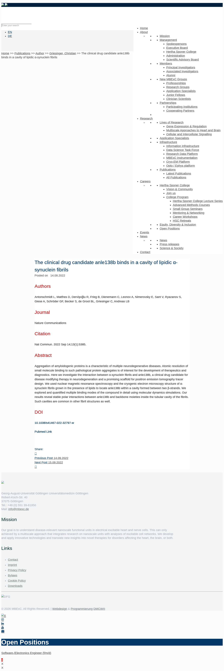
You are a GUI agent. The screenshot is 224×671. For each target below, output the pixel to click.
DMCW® (99, 608)
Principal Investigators (180, 67)
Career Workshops (185, 216)
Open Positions (170, 228)
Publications (168, 169)
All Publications (176, 177)
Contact (145, 252)
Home (144, 28)
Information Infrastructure (182, 146)
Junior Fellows (175, 95)
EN (10, 32)
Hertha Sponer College (181, 51)
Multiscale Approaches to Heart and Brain (193, 130)
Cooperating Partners (180, 110)
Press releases (169, 244)
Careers (145, 181)
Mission (165, 36)
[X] (3, 615)
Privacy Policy (17, 570)
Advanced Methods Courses (191, 205)
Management (168, 40)
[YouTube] (2, 627)
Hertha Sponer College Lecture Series (198, 201)
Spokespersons (176, 44)
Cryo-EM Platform (178, 161)
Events (144, 232)
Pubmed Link (43, 431)
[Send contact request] (2, 631)
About (144, 32)
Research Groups (177, 87)
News (143, 236)
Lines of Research (171, 122)
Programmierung (82, 608)
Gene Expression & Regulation (186, 126)
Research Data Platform (182, 154)
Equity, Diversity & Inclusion (178, 224)
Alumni (170, 75)
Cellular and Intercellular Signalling (189, 134)
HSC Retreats (182, 220)
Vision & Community (179, 189)
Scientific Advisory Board (182, 59)
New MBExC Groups (173, 79)
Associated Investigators (182, 71)
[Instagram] (2, 619)
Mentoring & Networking (188, 212)
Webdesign (59, 608)
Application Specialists (181, 91)
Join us (171, 193)
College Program (177, 197)
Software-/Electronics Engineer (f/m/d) (26, 653)
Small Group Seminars (188, 209)
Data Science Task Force (182, 150)
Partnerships (168, 102)
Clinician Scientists (178, 99)
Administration (175, 55)
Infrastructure (168, 142)
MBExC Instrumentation (181, 157)
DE (10, 36)
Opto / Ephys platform (180, 165)
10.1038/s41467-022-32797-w (54, 422)
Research (146, 118)
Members (166, 63)
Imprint (12, 565)
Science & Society (171, 248)
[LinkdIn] (2, 623)
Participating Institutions (181, 106)
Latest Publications (178, 173)
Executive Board (177, 47)
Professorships (176, 83)
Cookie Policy (17, 580)
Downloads (15, 586)
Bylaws (12, 575)
